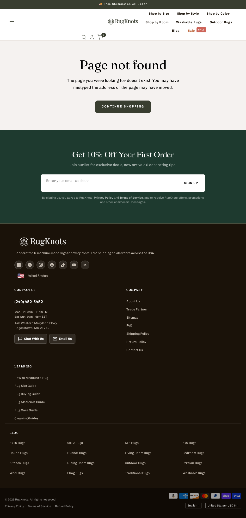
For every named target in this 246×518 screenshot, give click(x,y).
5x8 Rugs (132, 443)
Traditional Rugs (137, 473)
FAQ (129, 325)
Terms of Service (131, 197)
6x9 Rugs (189, 443)
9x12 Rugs (75, 443)
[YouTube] (74, 265)
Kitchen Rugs (19, 463)
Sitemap (132, 317)
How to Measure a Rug (31, 378)
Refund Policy (64, 506)
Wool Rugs (17, 473)
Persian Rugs (192, 463)
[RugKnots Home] (123, 242)
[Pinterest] (52, 265)
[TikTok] (63, 265)
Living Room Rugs (138, 453)
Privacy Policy (103, 197)
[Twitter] (29, 265)
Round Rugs (19, 453)
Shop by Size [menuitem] (159, 13)
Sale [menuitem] (191, 30)
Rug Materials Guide (29, 402)
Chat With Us (34, 338)
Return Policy (136, 342)
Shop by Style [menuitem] (188, 13)
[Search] (84, 37)
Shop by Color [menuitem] (218, 13)
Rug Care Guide (25, 410)
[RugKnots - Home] (123, 21)
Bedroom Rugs (193, 453)
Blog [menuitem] (175, 30)
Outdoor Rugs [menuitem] (221, 22)
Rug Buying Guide (27, 394)
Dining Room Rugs (80, 463)
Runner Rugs (76, 453)
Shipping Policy (137, 333)
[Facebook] (18, 265)
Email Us (65, 338)
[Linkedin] (85, 265)
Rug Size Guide (25, 385)
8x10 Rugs (17, 443)
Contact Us (134, 350)
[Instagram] (41, 265)
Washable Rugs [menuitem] (189, 22)
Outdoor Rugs (135, 463)
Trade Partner (136, 309)
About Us (133, 301)
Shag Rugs (75, 473)
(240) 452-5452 (28, 301)
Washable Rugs (194, 473)
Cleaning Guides (26, 418)
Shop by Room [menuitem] (157, 22)
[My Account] (92, 37)
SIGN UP (191, 183)
